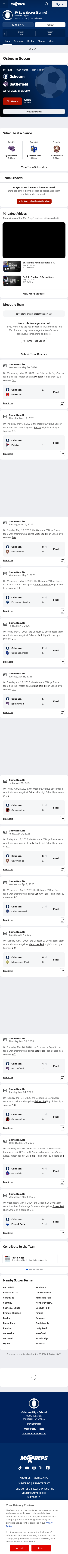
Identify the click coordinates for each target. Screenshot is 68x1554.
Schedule (19, 41)
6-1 (7, 846)
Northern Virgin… (44, 1302)
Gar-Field (30, 1155)
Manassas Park (36, 944)
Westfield (41, 1333)
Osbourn (16, 389)
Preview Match (34, 111)
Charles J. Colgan (11, 1307)
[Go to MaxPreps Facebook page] (48, 1468)
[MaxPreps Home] (18, 4)
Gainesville (34, 792)
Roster (30, 41)
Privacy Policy (41, 1483)
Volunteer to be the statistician (34, 201)
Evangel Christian (12, 1312)
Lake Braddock (43, 1292)
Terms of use (22, 1488)
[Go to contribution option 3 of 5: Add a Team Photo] (34, 1269)
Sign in (59, 4)
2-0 (7, 795)
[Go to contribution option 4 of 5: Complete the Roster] (38, 1269)
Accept (19, 1548)
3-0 (19, 588)
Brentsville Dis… (11, 1292)
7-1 (16, 897)
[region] (34, 1527)
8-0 (14, 537)
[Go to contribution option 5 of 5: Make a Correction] (41, 1269)
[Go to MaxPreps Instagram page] (34, 1468)
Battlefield (39, 685)
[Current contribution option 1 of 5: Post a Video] (27, 1269)
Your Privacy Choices (34, 1492)
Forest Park (58, 1206)
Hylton (6, 1343)
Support (32, 1496)
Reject (41, 1548)
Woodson (40, 1343)
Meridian (38, 376)
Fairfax (6, 1318)
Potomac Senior (42, 584)
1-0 (14, 1105)
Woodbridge (42, 1338)
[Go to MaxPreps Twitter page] (41, 1468)
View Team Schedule (33, 167)
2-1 (14, 638)
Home (7, 41)
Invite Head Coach (36, 340)
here (51, 314)
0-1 (31, 1209)
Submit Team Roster (33, 354)
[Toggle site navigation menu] (4, 4)
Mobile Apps (41, 1477)
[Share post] (62, 403)
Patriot (37, 427)
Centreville (8, 1297)
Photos (41, 41)
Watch (14, 101)
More (51, 41)
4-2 (14, 1054)
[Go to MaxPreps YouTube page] (27, 1468)
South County (42, 1323)
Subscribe (24, 1483)
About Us (25, 1477)
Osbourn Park (35, 635)
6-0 (14, 947)
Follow (50, 24)
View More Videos (33, 293)
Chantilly (7, 1302)
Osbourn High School (34, 1412)
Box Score (8, 403)
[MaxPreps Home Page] (30, 48)
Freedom (7, 1328)
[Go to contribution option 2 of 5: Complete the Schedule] (30, 1269)
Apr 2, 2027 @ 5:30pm (16, 90)
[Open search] (47, 4)
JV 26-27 (16, 24)
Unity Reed (40, 533)
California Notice (43, 1488)
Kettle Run (41, 1287)
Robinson (40, 1318)
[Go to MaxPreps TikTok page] (20, 1468)
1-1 (14, 380)
